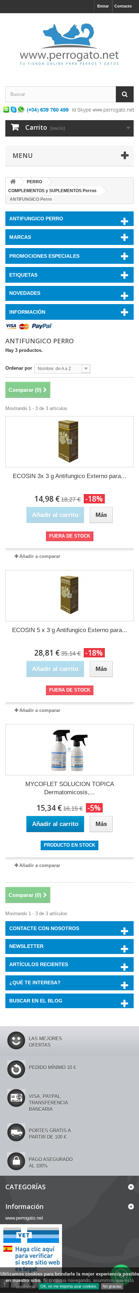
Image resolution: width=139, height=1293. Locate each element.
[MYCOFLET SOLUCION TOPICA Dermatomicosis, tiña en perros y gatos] (69, 750)
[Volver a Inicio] (13, 182)
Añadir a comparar (39, 556)
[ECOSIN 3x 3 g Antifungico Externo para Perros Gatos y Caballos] (69, 442)
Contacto (123, 6)
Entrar (103, 6)
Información (27, 312)
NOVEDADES (24, 293)
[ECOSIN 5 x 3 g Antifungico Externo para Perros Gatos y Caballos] (69, 596)
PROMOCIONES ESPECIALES (44, 256)
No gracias (112, 1286)
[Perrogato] (69, 43)
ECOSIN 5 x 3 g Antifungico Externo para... (69, 630)
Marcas (20, 237)
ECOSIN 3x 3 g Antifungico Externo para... (69, 476)
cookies (33, 1274)
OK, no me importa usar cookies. (68, 1286)
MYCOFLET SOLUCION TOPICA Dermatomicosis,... (69, 788)
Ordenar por (18, 368)
